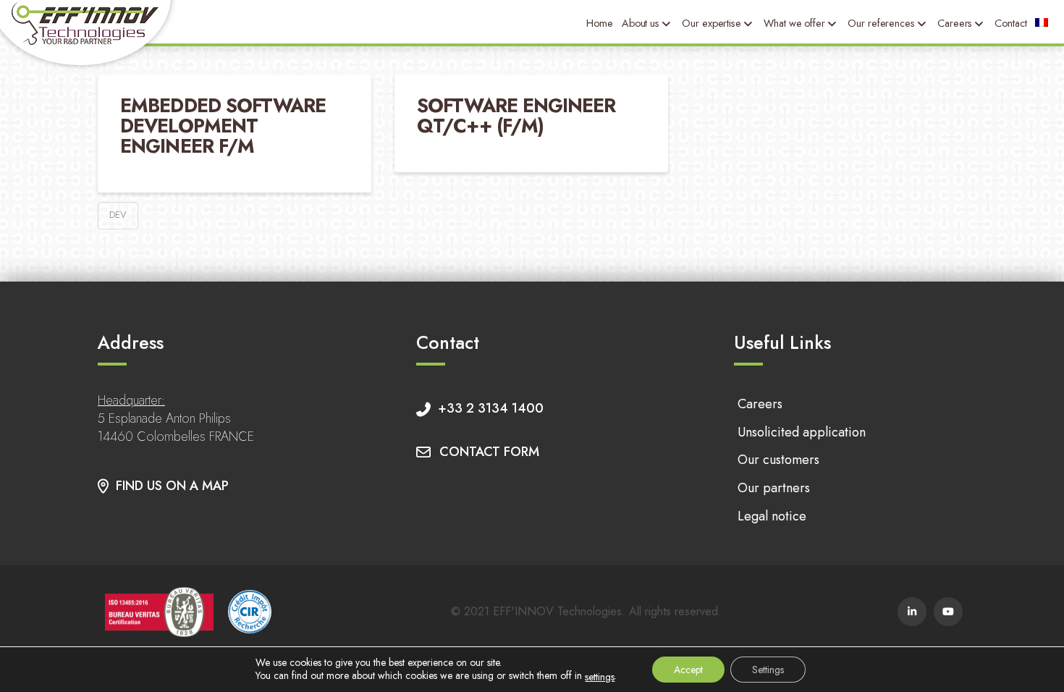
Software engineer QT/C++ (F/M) (516, 116)
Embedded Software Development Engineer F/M (223, 125)
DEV (118, 214)
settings (600, 676)
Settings (768, 669)
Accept (688, 669)
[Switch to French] (1041, 23)
